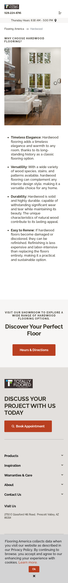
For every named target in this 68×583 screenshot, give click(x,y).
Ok (34, 569)
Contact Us (12, 494)
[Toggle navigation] (60, 12)
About (9, 485)
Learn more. (28, 562)
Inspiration (12, 465)
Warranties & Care (18, 475)
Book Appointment (30, 426)
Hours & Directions (34, 350)
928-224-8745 (12, 13)
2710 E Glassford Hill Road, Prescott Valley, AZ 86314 (31, 516)
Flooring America (14, 28)
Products (11, 456)
